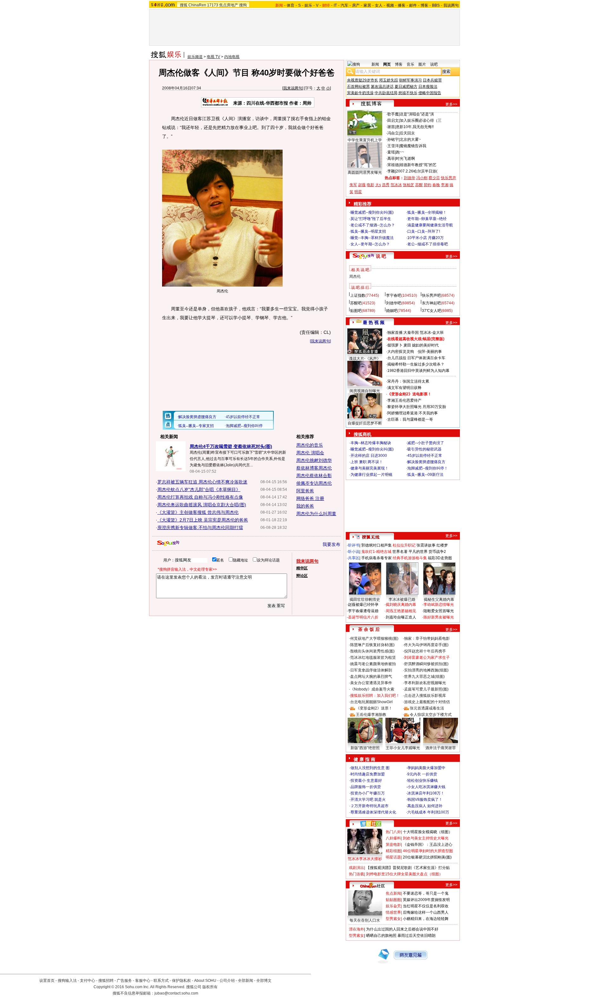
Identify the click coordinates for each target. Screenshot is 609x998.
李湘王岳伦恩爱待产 (404, 400)
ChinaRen (197, 5)
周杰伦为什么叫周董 (316, 513)
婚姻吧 (391, 310)
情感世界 (393, 912)
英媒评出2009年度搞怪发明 (426, 900)
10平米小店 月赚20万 (425, 238)
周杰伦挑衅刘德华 (314, 460)
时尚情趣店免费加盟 (367, 774)
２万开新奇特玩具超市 (369, 806)
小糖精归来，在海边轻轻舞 (426, 919)
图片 (422, 64)
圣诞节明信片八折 (363, 617)
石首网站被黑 (358, 86)
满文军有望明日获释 (404, 388)
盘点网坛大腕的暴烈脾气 (371, 676)
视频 (390, 5)
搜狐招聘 (106, 980)
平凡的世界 (418, 551)
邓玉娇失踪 (388, 80)
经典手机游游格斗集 (410, 558)
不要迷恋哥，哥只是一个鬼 (426, 893)
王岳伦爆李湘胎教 (371, 714)
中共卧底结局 (386, 93)
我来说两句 (292, 88)
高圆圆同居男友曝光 (365, 172)
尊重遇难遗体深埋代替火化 (373, 812)
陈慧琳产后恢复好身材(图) (372, 645)
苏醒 (419, 185)
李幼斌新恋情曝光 (438, 604)
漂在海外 (356, 929)
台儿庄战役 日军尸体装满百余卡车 (416, 358)
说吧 (434, 64)
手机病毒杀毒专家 (376, 558)
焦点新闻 (393, 893)
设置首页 (47, 980)
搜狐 (183, 5)
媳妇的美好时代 (425, 345)
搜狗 (243, 5)
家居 (367, 5)
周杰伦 (355, 276)
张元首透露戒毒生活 (427, 708)
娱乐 (308, 5)
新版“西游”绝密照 (365, 748)
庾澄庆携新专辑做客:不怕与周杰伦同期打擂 (200, 527)
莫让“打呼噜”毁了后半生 (370, 219)
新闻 (375, 64)
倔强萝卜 (395, 345)
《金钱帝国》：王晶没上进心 (427, 844)
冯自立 (393, 133)
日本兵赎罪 (432, 80)
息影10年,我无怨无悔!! (415, 127)
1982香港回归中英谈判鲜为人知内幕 (418, 370)
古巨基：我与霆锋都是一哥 (410, 419)
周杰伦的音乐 (309, 445)
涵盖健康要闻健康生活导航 (430, 225)
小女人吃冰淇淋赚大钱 (426, 787)
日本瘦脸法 (427, 86)
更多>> (451, 104)
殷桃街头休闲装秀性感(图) (372, 651)
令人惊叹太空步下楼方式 (431, 714)
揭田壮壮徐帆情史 (365, 599)
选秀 (386, 185)
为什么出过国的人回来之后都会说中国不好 (402, 929)
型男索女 (393, 919)
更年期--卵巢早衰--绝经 (427, 219)
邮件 (413, 5)
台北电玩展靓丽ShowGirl (371, 702)
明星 (358, 192)
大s (378, 185)
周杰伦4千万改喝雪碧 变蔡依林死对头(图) (231, 446)
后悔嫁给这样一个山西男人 (426, 912)
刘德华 (409, 178)
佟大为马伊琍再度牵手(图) (426, 645)
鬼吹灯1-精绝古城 (376, 551)
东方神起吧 (431, 303)
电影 (370, 185)
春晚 (436, 185)
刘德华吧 (393, 303)
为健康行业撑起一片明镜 (371, 474)
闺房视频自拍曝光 (365, 391)
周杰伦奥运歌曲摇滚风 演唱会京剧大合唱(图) (201, 504)
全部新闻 (245, 980)
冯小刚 (422, 178)
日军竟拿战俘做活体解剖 (371, 670)
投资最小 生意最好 (366, 780)
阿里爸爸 (305, 490)
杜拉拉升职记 (404, 545)
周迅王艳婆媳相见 (401, 611)
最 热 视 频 (373, 322)
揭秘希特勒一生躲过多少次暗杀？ (415, 364)
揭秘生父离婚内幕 (439, 599)
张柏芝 (408, 185)
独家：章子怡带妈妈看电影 (427, 638)
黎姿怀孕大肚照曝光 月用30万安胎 (416, 407)
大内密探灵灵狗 (400, 351)
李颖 (391, 171)
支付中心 (87, 980)
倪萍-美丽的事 (430, 351)
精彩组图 (393, 851)
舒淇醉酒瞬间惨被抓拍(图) (426, 664)
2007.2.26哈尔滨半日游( (416, 171)
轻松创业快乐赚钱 (422, 780)
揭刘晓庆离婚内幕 (401, 604)
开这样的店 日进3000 (368, 455)
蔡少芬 (434, 178)
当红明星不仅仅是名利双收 (426, 906)
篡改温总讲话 (382, 86)
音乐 (410, 64)
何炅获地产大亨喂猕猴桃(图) (374, 638)
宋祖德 (393, 165)
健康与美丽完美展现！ (369, 468)
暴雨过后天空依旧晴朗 (416, 935)
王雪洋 (393, 146)
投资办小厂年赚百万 (367, 793)
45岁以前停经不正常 (424, 455)
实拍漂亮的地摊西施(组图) (426, 670)
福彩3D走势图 (440, 558)
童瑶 (391, 152)
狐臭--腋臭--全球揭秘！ (427, 212)
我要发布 (331, 544)
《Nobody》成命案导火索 (372, 689)
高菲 (391, 158)
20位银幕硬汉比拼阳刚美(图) (427, 857)
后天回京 (407, 133)
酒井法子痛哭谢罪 (440, 748)
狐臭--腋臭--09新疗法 (425, 474)
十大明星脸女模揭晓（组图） (427, 832)
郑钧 (427, 185)
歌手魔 (393, 114)
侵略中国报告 (429, 93)
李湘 (445, 185)
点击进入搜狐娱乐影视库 (425, 695)
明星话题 (393, 857)
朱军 (353, 185)
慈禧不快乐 (407, 93)
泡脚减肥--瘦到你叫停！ (427, 468)
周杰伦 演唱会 (310, 452)
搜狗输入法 (67, 980)
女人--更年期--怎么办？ (370, 244)
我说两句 (451, 5)
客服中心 (142, 980)
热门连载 (356, 874)
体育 (290, 5)
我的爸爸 (305, 506)
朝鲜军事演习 (410, 80)
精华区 (302, 568)
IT (335, 5)
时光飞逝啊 (405, 158)
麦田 (407, 345)
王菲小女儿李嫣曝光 (403, 748)
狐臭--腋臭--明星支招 (368, 231)
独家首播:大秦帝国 (403, 332)
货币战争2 (437, 551)
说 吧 (381, 256)
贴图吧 (356, 310)
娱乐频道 (195, 57)
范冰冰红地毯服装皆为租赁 (373, 657)
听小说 (353, 551)
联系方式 (161, 980)
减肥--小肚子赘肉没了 (425, 443)
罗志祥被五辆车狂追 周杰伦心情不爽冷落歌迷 (202, 481)
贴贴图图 (393, 900)
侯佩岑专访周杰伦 (314, 483)
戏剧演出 (356, 867)
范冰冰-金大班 (432, 332)
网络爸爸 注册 (310, 498)
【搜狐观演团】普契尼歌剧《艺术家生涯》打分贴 (408, 867)
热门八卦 (393, 832)
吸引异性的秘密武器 (424, 449)
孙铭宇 (393, 139)
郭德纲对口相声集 (376, 545)
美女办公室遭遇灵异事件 (371, 683)
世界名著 (400, 551)
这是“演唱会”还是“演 (417, 114)
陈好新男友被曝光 (438, 617)
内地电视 (231, 57)
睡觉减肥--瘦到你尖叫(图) (372, 212)
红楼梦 (442, 545)
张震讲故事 (425, 545)
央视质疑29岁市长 (362, 80)
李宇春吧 (393, 295)
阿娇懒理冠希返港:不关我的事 (412, 413)
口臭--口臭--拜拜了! (423, 231)
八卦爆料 (393, 838)
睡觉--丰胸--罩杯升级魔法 (372, 238)
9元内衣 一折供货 (422, 774)
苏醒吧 (356, 303)
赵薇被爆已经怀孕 (363, 604)
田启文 (393, 120)
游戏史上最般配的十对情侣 (427, 702)
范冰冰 (396, 185)
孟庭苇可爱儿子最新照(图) (426, 689)
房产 (356, 5)
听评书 (353, 545)
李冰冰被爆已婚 (402, 599)
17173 (212, 5)
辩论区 (302, 576)
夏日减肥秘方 (406, 86)
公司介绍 (227, 980)
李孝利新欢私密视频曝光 (425, 683)
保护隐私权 (181, 980)
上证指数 (357, 295)
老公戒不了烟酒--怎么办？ (372, 225)
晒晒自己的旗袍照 (381, 935)
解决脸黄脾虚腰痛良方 (426, 462)
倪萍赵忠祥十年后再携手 (425, 651)
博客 (424, 5)
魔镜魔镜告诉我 (413, 146)
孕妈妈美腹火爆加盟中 (426, 768)
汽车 (344, 5)
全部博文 (264, 980)
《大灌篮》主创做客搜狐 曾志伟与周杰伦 (198, 512)
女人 (379, 5)
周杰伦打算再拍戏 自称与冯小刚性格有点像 (200, 497)
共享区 (353, 558)
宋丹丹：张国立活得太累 (408, 381)
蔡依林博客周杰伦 (314, 467)
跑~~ (400, 152)
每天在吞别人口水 (365, 920)
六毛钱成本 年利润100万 (428, 812)
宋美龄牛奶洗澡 (360, 93)
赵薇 (362, 185)
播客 (401, 5)
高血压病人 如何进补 (424, 806)
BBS (436, 5)
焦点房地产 (228, 5)
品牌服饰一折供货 (365, 787)
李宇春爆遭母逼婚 (363, 611)
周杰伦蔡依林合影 (314, 475)
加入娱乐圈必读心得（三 (421, 120)
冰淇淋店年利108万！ (425, 793)
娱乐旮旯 (393, 906)
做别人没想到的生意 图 (370, 768)
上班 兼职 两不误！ (366, 462)
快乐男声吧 (431, 295)
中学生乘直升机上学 (365, 140)
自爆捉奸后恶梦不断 (365, 423)
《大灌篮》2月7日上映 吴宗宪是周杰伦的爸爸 (202, 519)
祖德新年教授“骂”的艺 (418, 165)
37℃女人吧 (431, 310)
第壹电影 (393, 844)
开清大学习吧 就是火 (368, 799)
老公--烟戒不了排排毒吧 (427, 244)
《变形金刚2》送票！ (374, 708)
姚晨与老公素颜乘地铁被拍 (373, 664)
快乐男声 (448, 178)
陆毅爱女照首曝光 (438, 611)
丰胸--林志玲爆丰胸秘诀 (370, 443)
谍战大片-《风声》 (365, 358)
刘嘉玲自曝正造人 (401, 617)
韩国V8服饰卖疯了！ (424, 799)
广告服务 (124, 980)
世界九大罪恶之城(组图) (424, 676)
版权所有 (210, 987)
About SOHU (205, 980)
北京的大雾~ (410, 139)
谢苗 (391, 127)
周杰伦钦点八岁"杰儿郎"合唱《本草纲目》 (198, 489)
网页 (387, 64)
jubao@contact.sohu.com (176, 993)
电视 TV (213, 57)
